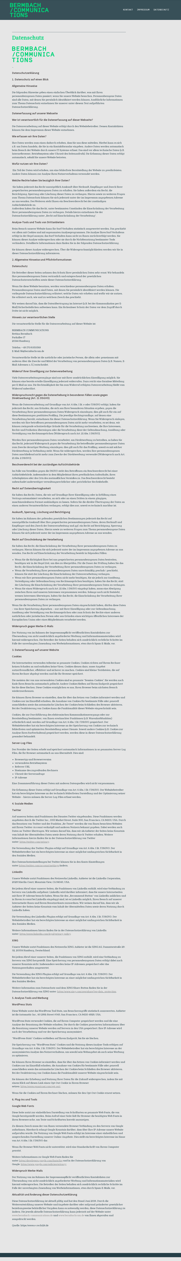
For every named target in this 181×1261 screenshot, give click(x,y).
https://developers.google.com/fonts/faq (41, 1160)
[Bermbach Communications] (29, 10)
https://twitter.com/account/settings (39, 865)
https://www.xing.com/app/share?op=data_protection (86, 991)
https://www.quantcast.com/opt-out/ (40, 1086)
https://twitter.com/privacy (34, 842)
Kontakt (128, 10)
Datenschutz (161, 10)
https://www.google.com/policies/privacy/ (43, 1164)
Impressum (143, 10)
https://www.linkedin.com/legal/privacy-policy (45, 934)
